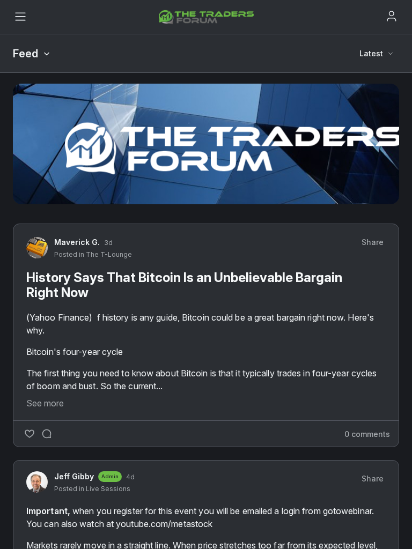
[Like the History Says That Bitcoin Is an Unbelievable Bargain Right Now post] (29, 433)
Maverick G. (77, 242)
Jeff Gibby (74, 476)
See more (45, 403)
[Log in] (391, 16)
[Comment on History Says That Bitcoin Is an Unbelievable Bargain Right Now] (46, 433)
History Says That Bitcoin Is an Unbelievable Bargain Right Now (184, 285)
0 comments (367, 434)
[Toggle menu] (20, 16)
